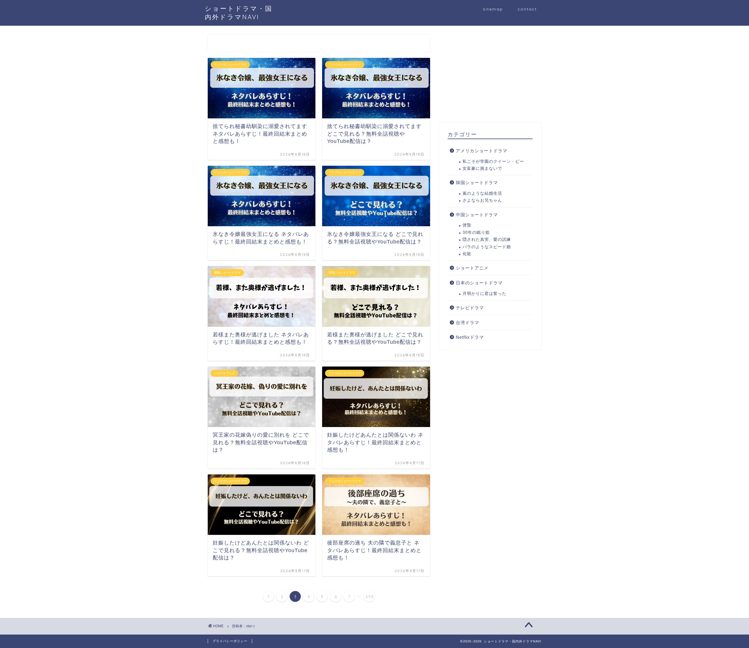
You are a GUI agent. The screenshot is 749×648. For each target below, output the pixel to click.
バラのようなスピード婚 (487, 247)
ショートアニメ (472, 267)
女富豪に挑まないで (482, 168)
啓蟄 (467, 225)
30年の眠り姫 (476, 232)
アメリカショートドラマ (481, 150)
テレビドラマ (470, 307)
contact (527, 9)
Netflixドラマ (470, 337)
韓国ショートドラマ (477, 182)
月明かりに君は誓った (484, 293)
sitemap (493, 9)
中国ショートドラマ (477, 214)
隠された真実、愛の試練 (487, 239)
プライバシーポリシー (230, 641)
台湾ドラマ (467, 322)
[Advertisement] (490, 75)
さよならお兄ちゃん (482, 200)
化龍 (467, 254)
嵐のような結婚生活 (482, 193)
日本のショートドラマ (479, 282)
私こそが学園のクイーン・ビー (493, 161)
